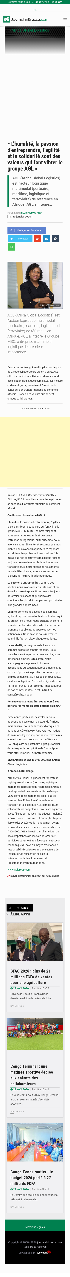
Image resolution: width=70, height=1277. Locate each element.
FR (35, 9)
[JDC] (25, 18)
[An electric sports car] (35, 942)
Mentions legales (35, 1227)
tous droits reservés (35, 1246)
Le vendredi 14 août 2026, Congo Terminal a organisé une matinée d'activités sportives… (34, 1099)
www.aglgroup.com (18, 869)
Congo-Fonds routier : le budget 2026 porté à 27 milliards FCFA (31, 1178)
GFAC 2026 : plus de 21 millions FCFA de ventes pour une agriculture (31, 977)
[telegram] (55, 238)
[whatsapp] (11, 247)
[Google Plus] (37, 238)
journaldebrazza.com (49, 1242)
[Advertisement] (35, 92)
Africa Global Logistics (30, 30)
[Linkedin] (46, 238)
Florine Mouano (31, 212)
